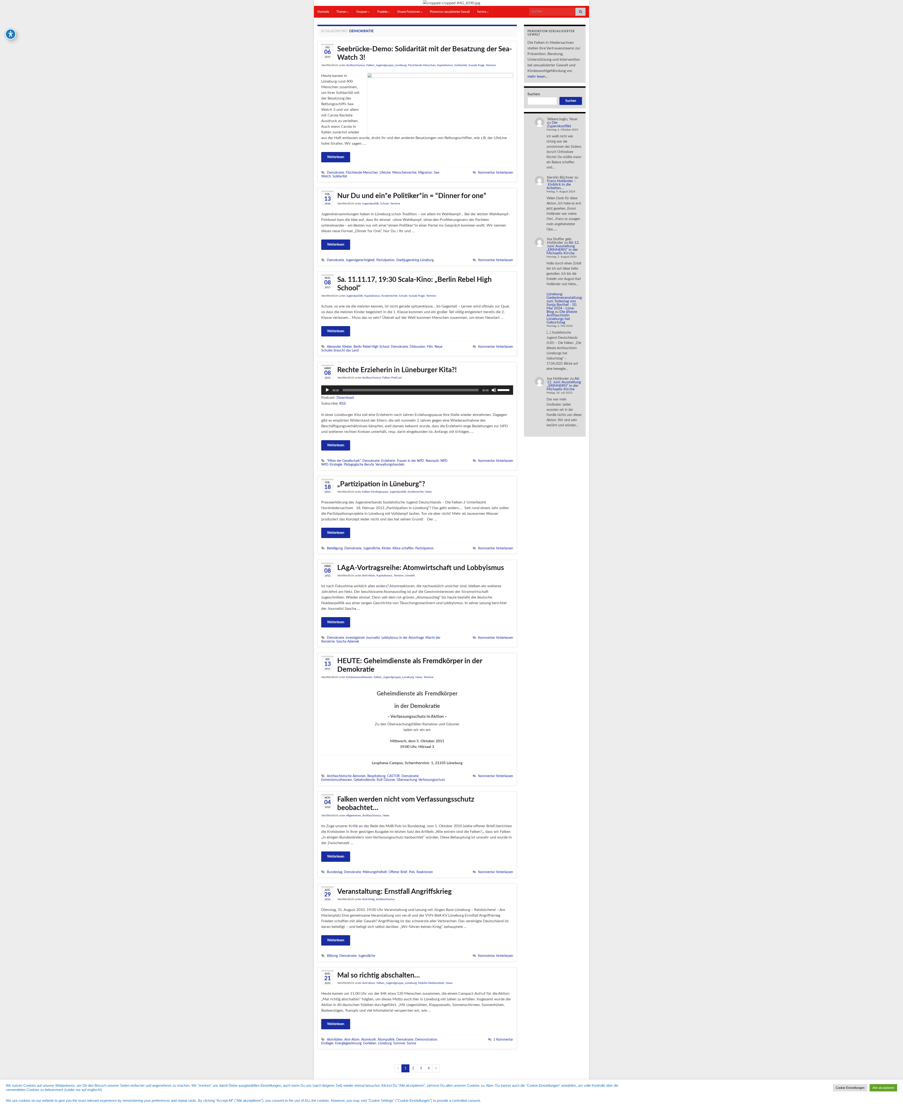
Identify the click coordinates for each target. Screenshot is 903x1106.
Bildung (332, 956)
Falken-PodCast (392, 377)
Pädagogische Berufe (359, 464)
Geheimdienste (364, 780)
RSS (342, 403)
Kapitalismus (445, 65)
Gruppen (362, 11)
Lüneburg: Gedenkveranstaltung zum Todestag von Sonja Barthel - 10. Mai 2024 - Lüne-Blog (564, 303)
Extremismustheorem (359, 677)
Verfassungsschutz (431, 780)
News (428, 491)
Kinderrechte (389, 295)
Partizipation (385, 260)
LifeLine (385, 172)
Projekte (382, 11)
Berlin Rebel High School (371, 346)
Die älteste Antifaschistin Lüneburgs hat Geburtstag (562, 317)
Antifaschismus (355, 65)
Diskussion (417, 346)
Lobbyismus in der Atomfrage (402, 637)
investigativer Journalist (363, 637)
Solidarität (460, 65)
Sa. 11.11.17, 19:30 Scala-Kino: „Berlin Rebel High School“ (414, 284)
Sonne (411, 1043)
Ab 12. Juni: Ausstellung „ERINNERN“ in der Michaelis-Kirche (563, 248)
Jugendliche (371, 548)
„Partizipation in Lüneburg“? (381, 484)
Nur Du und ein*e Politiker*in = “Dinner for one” (411, 196)
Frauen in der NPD (410, 461)
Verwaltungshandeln (389, 464)
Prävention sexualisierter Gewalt (450, 11)
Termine (491, 65)
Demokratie (335, 172)
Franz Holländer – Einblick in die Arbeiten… (561, 184)
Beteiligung (335, 548)
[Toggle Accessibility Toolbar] (10, 34)
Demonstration (426, 1039)
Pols (412, 872)
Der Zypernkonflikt (559, 124)
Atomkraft (368, 1039)
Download (345, 397)
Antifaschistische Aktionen (346, 776)
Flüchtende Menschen (422, 65)
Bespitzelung (376, 776)
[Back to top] (892, 1095)
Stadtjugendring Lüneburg (415, 260)
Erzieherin (388, 461)
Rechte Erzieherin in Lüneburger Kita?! (397, 370)
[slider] (504, 389)
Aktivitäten (335, 1039)
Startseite (323, 11)
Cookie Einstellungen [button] (850, 1088)
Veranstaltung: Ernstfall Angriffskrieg (394, 891)
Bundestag (334, 872)
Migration (425, 172)
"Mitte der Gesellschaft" (344, 461)
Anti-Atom (368, 575)
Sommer (399, 1043)
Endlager (327, 1043)
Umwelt (410, 575)
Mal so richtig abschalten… (378, 975)
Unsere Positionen (409, 11)
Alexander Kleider (339, 346)
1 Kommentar (503, 1039)
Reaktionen (424, 872)
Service (482, 11)
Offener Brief (397, 872)
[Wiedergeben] (327, 390)
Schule (384, 203)
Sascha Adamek (347, 641)
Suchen (533, 94)
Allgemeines (353, 815)
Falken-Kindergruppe (375, 491)
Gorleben (369, 1043)
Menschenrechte (404, 172)
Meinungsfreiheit (375, 872)
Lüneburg (385, 1043)
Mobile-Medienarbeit (431, 983)
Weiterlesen (335, 157)
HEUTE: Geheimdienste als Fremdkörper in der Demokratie (409, 665)
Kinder (386, 548)
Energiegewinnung (348, 1043)
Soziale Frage (476, 65)
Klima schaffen (403, 548)
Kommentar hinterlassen (495, 172)
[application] (417, 390)
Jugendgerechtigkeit (360, 260)
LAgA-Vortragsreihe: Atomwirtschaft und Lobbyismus (420, 567)
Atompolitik (386, 1039)
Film (430, 346)
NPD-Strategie (331, 464)
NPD (444, 461)
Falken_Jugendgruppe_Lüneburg (386, 65)
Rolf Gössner (386, 780)
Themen (341, 11)
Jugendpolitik (370, 203)
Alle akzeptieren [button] (883, 1088)
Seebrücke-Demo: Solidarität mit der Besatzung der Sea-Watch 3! (424, 53)
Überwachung (407, 780)
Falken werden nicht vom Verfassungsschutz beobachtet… (405, 803)
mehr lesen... (537, 76)
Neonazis (432, 461)
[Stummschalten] (493, 390)
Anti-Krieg (368, 899)
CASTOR (393, 776)
